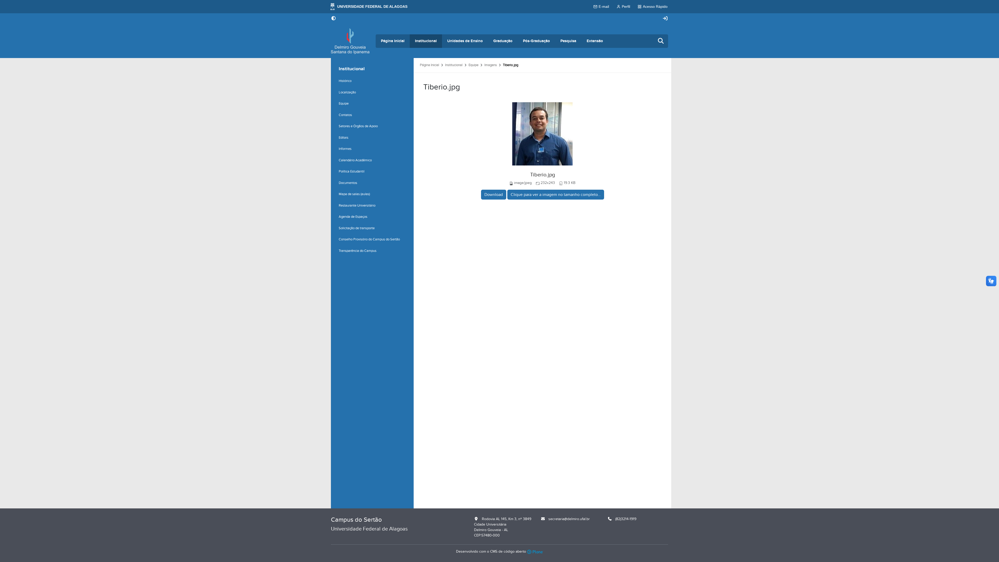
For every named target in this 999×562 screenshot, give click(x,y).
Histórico (345, 81)
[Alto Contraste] (333, 18)
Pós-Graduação (536, 41)
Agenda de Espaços (353, 217)
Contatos (345, 115)
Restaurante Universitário (357, 205)
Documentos (348, 183)
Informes (345, 149)
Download (493, 194)
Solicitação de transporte (357, 228)
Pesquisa (568, 41)
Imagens (490, 65)
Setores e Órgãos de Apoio (358, 126)
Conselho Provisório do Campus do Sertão (369, 239)
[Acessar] (665, 18)
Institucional (426, 41)
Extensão (595, 41)
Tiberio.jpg (542, 175)
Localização (347, 92)
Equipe (473, 65)
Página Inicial (393, 41)
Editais (343, 138)
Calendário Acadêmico (355, 160)
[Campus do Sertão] (350, 41)
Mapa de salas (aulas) (354, 194)
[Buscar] (661, 41)
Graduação (503, 41)
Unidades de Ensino (465, 41)
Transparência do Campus (357, 251)
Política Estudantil (351, 171)
